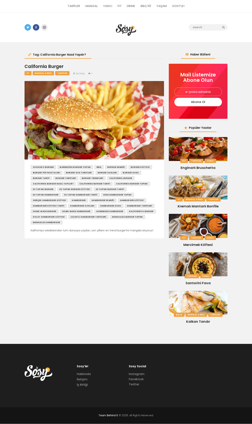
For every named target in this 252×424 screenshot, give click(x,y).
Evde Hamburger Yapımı (117, 194)
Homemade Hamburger (109, 211)
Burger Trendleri (92, 178)
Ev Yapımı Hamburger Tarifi (81, 194)
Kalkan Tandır (198, 321)
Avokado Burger (43, 167)
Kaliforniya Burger (141, 211)
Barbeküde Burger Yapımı (75, 167)
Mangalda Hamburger (46, 222)
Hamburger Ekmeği (103, 200)
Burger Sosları (107, 172)
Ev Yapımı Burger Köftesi (75, 189)
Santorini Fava (198, 283)
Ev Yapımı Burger (43, 189)
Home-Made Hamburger (76, 211)
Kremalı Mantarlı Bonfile (198, 206)
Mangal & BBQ (43, 73)
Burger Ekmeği (116, 167)
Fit (184, 161)
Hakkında (84, 374)
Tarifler (62, 73)
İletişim (82, 379)
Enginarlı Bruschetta (198, 167)
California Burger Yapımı (132, 183)
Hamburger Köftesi (132, 200)
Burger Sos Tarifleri (79, 172)
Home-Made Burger (44, 211)
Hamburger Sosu (110, 205)
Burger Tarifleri (66, 178)
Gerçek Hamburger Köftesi (49, 200)
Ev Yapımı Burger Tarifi (110, 189)
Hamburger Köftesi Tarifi (48, 205)
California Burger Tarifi (95, 183)
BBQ (99, 167)
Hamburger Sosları (82, 205)
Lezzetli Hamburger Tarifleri (88, 216)
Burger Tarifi (41, 178)
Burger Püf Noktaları (46, 172)
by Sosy (80, 73)
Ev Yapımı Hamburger (45, 194)
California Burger (44, 66)
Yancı (210, 161)
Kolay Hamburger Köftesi (49, 216)
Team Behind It (108, 415)
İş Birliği (82, 385)
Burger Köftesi (140, 167)
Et (28, 73)
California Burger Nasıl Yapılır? (53, 183)
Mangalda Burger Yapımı (127, 216)
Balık (179, 314)
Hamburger (79, 200)
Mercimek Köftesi (198, 244)
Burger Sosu (131, 172)
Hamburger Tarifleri (139, 205)
